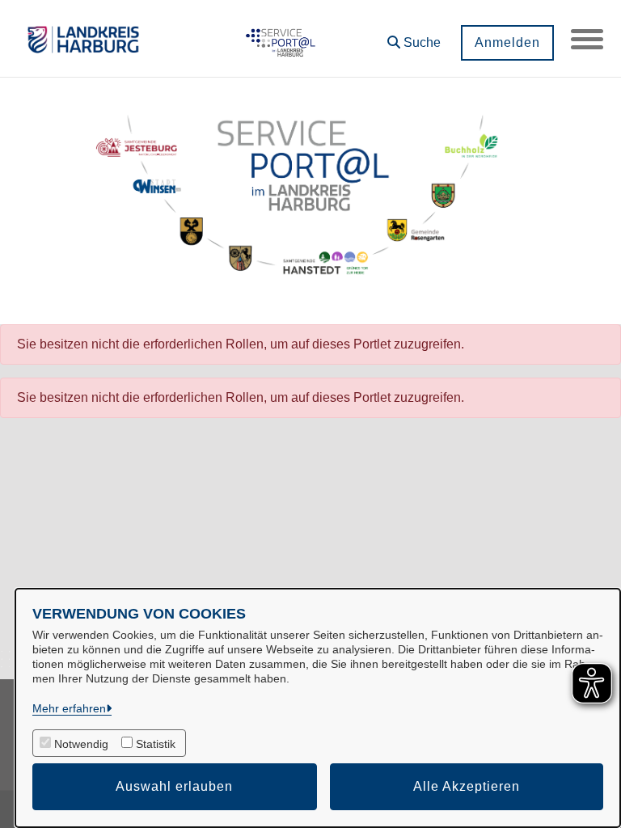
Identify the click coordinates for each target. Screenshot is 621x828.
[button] (414, 37)
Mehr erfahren (69, 708)
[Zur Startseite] (278, 39)
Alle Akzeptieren (466, 786)
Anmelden (507, 42)
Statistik (155, 743)
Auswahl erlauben (174, 786)
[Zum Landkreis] (83, 39)
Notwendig (81, 743)
